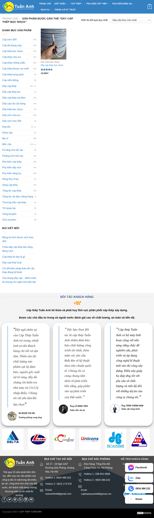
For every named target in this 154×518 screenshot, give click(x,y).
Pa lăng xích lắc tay (12, 150)
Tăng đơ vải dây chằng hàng (17, 196)
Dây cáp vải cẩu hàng (13, 103)
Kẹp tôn (6, 127)
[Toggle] (35, 86)
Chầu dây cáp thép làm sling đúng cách (17, 249)
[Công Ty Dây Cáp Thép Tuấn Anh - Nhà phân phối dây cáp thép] (18, 7)
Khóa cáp (7, 132)
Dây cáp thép (9, 86)
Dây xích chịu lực (11, 115)
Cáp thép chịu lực (11, 57)
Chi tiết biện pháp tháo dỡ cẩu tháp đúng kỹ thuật (18, 270)
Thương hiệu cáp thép (14, 202)
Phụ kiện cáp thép (96, 4)
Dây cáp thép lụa (11, 92)
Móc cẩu (6, 144)
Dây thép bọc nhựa (12, 109)
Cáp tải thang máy (12, 45)
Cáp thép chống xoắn (13, 62)
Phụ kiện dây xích (11, 167)
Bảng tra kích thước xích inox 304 (17, 239)
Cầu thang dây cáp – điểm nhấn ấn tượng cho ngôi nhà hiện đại (19, 280)
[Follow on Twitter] (9, 499)
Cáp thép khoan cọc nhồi (15, 68)
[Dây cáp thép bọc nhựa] (53, 44)
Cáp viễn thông (10, 80)
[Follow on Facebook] (4, 499)
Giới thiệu (60, 4)
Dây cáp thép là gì (12, 262)
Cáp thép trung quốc (13, 74)
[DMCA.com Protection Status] (144, 513)
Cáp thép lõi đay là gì (13, 257)
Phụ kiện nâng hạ (122, 4)
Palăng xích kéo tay (12, 156)
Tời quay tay (9, 208)
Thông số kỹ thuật (65, 10)
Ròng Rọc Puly (10, 179)
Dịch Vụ (45, 10)
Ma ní (5, 138)
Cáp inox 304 (9, 39)
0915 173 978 (64, 484)
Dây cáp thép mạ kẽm (13, 97)
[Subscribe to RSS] (20, 499)
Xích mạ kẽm (9, 219)
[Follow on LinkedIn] (25, 499)
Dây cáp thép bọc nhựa (52, 65)
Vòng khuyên (9, 214)
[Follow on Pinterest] (15, 499)
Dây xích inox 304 (11, 121)
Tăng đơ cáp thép (11, 190)
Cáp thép (76, 4)
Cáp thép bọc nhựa (12, 51)
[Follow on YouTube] (31, 499)
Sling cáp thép (10, 185)
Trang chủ (45, 4)
